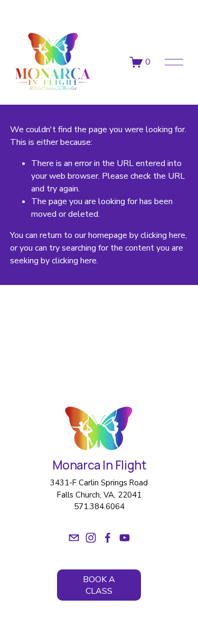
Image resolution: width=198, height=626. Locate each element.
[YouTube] (124, 537)
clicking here (162, 235)
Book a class (99, 585)
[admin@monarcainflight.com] (74, 537)
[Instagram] (91, 537)
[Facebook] (107, 537)
